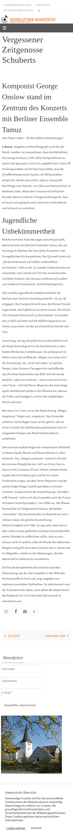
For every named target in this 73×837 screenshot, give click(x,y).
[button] (6, 611)
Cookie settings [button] (15, 828)
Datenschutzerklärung (18, 10)
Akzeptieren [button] (36, 827)
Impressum (42, 4)
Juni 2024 (13, 636)
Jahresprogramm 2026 (17, 4)
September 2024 (55, 636)
